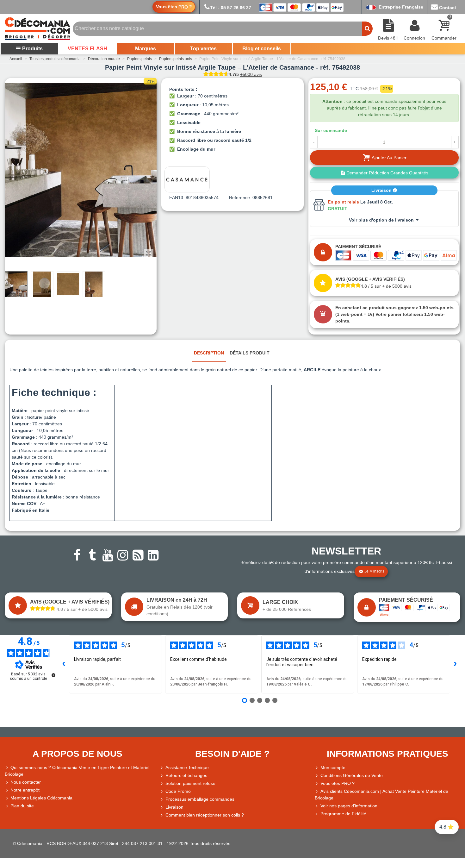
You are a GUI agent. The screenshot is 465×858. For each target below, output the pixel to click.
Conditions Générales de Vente (351, 775)
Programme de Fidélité (343, 813)
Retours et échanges (186, 775)
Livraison (382, 190)
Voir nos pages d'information (348, 805)
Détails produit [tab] (250, 352)
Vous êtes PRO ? (337, 783)
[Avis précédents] (63, 664)
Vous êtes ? (174, 6)
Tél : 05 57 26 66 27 (230, 7)
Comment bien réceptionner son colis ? (204, 814)
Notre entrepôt (25, 789)
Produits (32, 48)
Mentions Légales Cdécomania (41, 797)
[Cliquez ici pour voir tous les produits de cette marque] (187, 179)
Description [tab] (209, 352)
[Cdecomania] (37, 28)
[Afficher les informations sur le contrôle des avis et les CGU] (53, 675)
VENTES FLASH (87, 48)
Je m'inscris (374, 571)
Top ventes (203, 48)
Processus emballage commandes (199, 799)
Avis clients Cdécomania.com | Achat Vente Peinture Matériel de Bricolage (381, 794)
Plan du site (22, 805)
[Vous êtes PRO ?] (317, 783)
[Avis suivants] (455, 664)
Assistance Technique (187, 767)
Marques (145, 48)
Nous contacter (25, 782)
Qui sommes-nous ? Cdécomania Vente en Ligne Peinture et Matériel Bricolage (77, 771)
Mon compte (332, 767)
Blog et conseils (261, 48)
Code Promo (178, 791)
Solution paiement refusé (190, 783)
